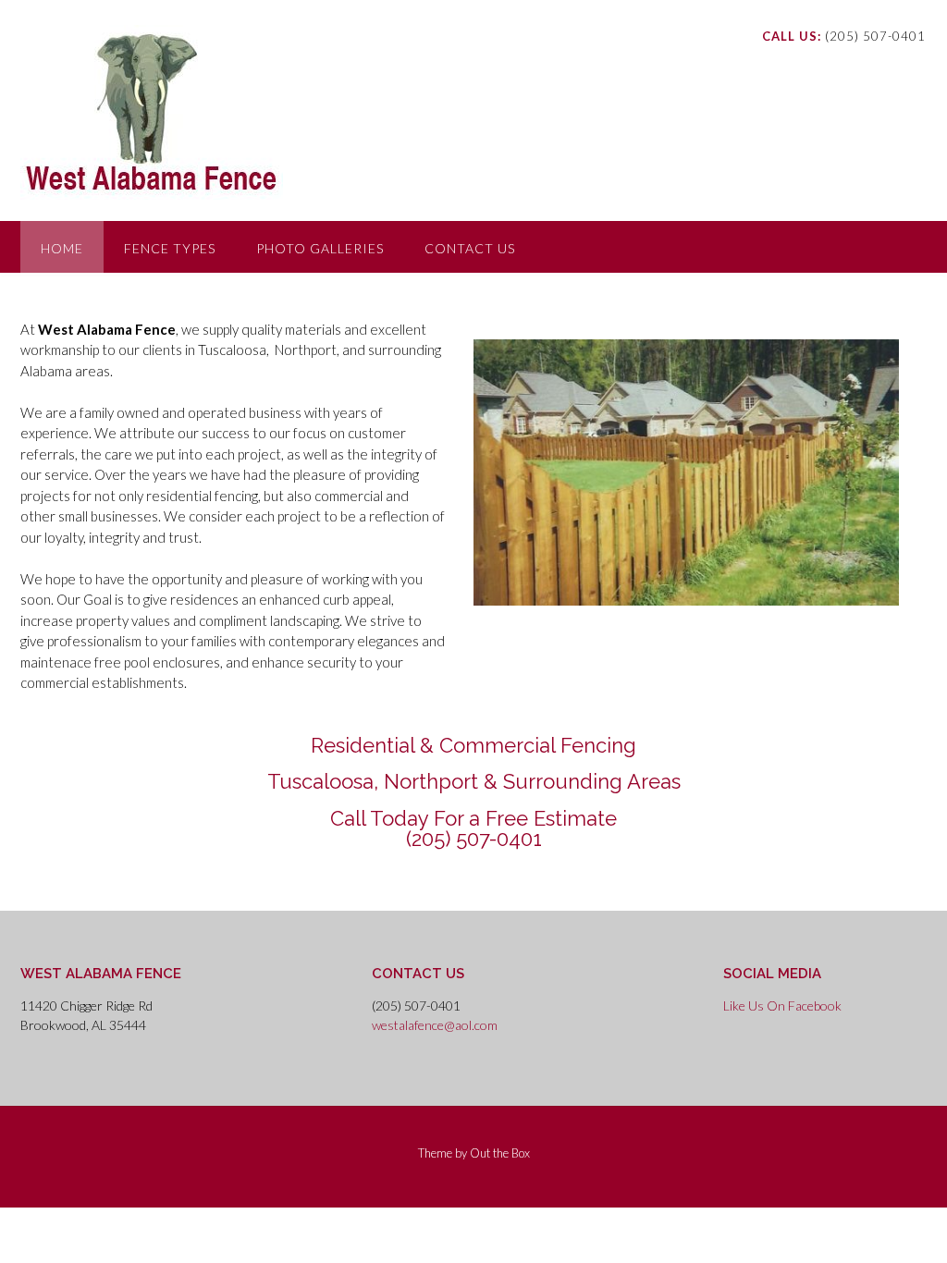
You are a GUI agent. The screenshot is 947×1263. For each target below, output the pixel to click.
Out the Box (500, 1153)
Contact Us (469, 248)
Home (62, 248)
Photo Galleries (320, 248)
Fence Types (169, 248)
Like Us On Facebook (782, 1005)
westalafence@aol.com (435, 1025)
